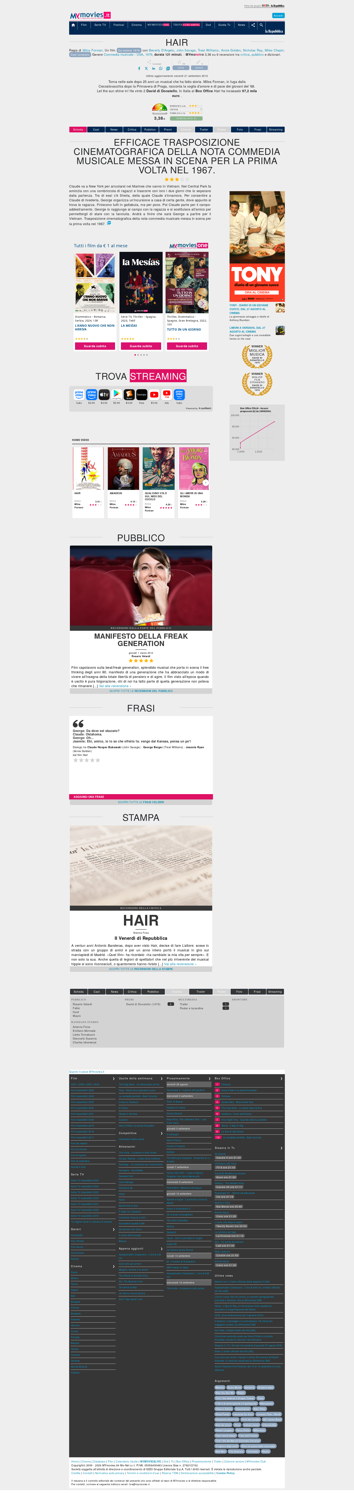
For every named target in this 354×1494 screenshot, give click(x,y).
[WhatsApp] (161, 68)
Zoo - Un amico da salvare (229, 1241)
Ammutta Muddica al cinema (230, 1173)
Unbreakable (269, 1424)
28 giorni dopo (265, 1387)
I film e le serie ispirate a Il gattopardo (236, 1403)
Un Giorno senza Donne (132, 1293)
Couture (123, 1119)
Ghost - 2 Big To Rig (232, 1125)
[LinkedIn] (153, 68)
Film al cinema (79, 1149)
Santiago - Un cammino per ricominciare (141, 1164)
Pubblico (150, 129)
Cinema (86, 1461)
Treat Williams (208, 50)
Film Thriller (77, 1241)
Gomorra (249, 1387)
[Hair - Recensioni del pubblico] (141, 624)
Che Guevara (236, 1451)
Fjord (122, 1199)
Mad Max (220, 1451)
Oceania (226, 1084)
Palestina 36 (126, 1187)
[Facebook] (139, 68)
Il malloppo (173, 1134)
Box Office (182, 1461)
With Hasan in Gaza (177, 1267)
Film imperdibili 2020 (82, 1119)
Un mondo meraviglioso (180, 1214)
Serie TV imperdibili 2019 (85, 1215)
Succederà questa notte (132, 1223)
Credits (75, 1473)
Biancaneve (266, 1403)
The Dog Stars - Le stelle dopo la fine (139, 1084)
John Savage (186, 50)
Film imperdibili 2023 (82, 1101)
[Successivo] (205, 482)
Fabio (76, 1008)
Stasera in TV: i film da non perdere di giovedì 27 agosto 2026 (248, 1345)
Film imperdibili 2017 (82, 1137)
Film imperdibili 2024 (82, 1096)
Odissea (225, 1096)
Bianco (122, 1241)
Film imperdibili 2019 (82, 1125)
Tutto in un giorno (184, 329)
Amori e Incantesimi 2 (178, 1208)
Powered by (192, 408)
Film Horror (77, 1246)
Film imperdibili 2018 (82, 1131)
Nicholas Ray (253, 50)
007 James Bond (272, 1419)
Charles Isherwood (84, 1042)
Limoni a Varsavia (128, 1101)
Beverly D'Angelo (161, 50)
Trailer (204, 129)
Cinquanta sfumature (227, 1419)
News (114, 129)
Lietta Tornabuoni (84, 1034)
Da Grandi (220, 1153)
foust (76, 1012)
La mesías (129, 326)
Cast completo (80, 54)
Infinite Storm (222, 1212)
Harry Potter (243, 1430)
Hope (122, 1193)
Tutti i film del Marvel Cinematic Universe (238, 1440)
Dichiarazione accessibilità (197, 1473)
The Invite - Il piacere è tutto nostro (138, 1152)
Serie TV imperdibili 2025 (85, 1180)
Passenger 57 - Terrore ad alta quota (235, 1192)
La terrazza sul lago (225, 1231)
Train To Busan (175, 1101)
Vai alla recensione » (115, 685)
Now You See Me (225, 1392)
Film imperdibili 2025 (82, 1090)
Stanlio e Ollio (222, 1202)
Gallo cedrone (222, 1251)
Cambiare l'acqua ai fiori (132, 1217)
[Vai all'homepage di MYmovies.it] (90, 18)
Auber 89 (172, 1243)
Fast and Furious (248, 1435)
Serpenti (171, 1232)
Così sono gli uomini (130, 1263)
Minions (220, 1387)
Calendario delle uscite (131, 1139)
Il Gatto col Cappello (130, 1211)
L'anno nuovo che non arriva (94, 327)
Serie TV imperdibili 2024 (85, 1186)
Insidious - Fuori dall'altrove (236, 1113)
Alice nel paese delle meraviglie (258, 1446)
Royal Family (223, 1414)
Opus (260, 1398)
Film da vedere (79, 1143)
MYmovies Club (256, 1461)
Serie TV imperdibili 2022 (85, 1198)
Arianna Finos (81, 1027)
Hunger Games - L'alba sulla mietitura (139, 1158)
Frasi (257, 129)
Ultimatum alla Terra (226, 1163)
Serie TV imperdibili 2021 (85, 1203)
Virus (237, 1424)
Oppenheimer (243, 1408)
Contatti (88, 1473)
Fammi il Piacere (176, 1146)
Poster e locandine (191, 1008)
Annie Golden (231, 50)
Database (99, 1461)
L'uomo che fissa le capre (229, 1222)
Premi (168, 129)
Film (110, 1461)
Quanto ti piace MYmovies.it (86, 1071)
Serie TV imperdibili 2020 (85, 1209)
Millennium (259, 1430)
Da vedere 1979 (129, 50)
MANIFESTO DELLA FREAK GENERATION (141, 639)
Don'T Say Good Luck (131, 1299)
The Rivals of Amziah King (133, 1275)
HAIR (141, 919)
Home (75, 1461)
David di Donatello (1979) (143, 1004)
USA (140, 54)
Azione (75, 1258)
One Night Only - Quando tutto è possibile (244, 1119)
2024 (97, 1084)
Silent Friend (174, 1140)
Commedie (77, 1235)
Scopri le (141, 691)
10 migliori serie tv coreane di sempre (91, 1221)
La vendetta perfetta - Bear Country (138, 1096)
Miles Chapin (274, 50)
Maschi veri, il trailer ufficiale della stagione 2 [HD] (242, 1281)
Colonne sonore (234, 1461)
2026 (81, 1084)
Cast (96, 129)
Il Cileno (123, 1107)
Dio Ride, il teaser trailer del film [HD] (235, 1330)
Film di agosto (78, 1155)
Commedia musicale (118, 54)
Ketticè (170, 1151)
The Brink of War (128, 1287)
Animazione (77, 1252)
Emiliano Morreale (84, 1031)
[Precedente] (76, 482)
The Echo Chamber (177, 1220)
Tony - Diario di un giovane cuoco (137, 1090)
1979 (148, 54)
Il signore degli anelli (227, 1446)
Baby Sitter (260, 1408)
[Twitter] (146, 68)
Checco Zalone (224, 1408)
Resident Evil (126, 1176)
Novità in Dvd (78, 1166)
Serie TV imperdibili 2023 (85, 1192)
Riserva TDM (170, 1473)
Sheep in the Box (128, 1113)
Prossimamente (201, 1461)
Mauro (77, 1016)
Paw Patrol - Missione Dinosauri (184, 1187)
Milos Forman (93, 50)
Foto (240, 129)
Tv (172, 1461)
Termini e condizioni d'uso (143, 1473)
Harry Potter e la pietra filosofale (136, 1125)
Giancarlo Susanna (85, 1038)
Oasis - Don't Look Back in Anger (185, 1238)
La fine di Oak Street (232, 1131)
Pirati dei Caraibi (250, 1419)
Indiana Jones (251, 1424)
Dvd (166, 1461)
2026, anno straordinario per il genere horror (239, 1315)
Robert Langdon (224, 1430)
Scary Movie (234, 1387)
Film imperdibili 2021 (82, 1113)
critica (245, 54)
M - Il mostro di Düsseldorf (181, 1261)
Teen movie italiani (226, 1435)
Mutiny (170, 1226)
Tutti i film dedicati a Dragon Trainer (235, 1398)
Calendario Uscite (127, 1461)
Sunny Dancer (174, 1113)
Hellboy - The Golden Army (229, 1183)
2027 (74, 1084)
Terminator (253, 1451)
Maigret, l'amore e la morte (133, 1269)
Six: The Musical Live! (131, 1281)
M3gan (240, 1392)
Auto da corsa (223, 1424)
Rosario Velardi (82, 1004)
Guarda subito (95, 346)
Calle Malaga (126, 1182)
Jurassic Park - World (268, 1414)
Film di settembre (80, 1160)
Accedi (278, 15)
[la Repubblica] (264, 8)
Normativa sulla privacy (109, 1473)
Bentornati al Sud (128, 1205)
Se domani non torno (130, 1229)
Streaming (276, 129)
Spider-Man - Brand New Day (237, 1101)
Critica (132, 129)
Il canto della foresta (130, 1235)
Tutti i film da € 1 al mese (101, 245)
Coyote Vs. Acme (176, 1107)
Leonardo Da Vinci (243, 1414)
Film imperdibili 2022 (82, 1107)
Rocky (265, 1451)
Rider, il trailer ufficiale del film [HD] (234, 1351)
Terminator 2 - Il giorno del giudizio (186, 1090)
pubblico (258, 54)
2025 (89, 1084)
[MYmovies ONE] (188, 245)
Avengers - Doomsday (131, 1170)
